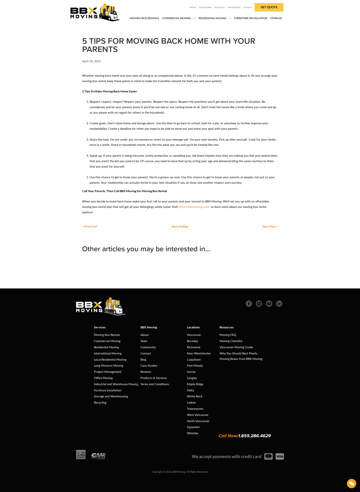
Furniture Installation (250, 18)
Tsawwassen (195, 408)
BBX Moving (148, 327)
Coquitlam (194, 359)
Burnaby (192, 341)
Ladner (191, 402)
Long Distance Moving (108, 365)
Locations (193, 327)
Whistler (192, 433)
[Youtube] (269, 303)
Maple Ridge (195, 384)
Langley (192, 378)
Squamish (193, 427)
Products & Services (153, 378)
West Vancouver (197, 415)
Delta (190, 390)
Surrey (191, 371)
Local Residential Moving (110, 359)
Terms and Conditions (154, 384)
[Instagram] (259, 303)
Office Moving (103, 378)
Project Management (108, 371)
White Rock (194, 396)
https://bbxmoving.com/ (194, 206)
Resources (219, 7)
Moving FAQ (234, 7)
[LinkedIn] (279, 303)
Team (143, 341)
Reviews (145, 371)
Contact (247, 7)
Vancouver (194, 334)
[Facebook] (249, 303)
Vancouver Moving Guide (236, 347)
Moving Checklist (231, 341)
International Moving (108, 353)
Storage (276, 18)
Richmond (193, 347)
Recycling (100, 402)
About (193, 7)
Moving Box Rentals (144, 18)
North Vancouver (198, 421)
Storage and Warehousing (111, 396)
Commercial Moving (176, 18)
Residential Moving (212, 18)
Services (100, 327)
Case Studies (205, 7)
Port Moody (195, 365)
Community (148, 347)
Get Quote (269, 7)
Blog (143, 359)
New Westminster (199, 353)
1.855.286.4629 (254, 435)
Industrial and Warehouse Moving (116, 384)
